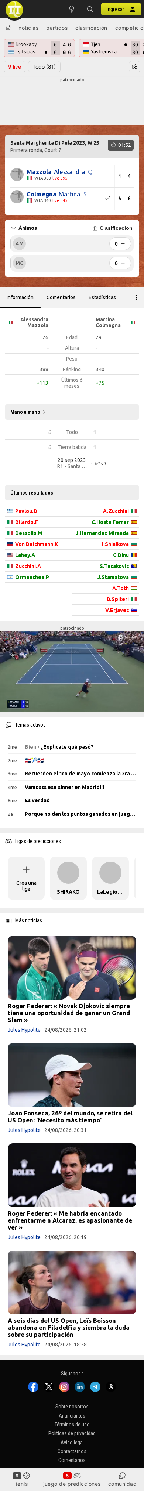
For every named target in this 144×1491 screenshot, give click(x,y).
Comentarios (72, 1460)
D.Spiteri (118, 599)
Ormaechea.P (32, 577)
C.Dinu (121, 555)
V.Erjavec (117, 610)
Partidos (57, 28)
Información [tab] (20, 297)
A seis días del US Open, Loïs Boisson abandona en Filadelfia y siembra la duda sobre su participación (69, 1327)
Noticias (28, 28)
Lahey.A (25, 555)
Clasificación (91, 28)
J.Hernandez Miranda (102, 533)
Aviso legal (72, 1442)
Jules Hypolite (24, 1030)
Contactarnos (72, 1451)
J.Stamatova (113, 577)
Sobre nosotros (72, 1406)
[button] (90, 9)
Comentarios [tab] (61, 297)
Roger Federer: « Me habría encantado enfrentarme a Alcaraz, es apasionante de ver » (70, 1220)
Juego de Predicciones (72, 1484)
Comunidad (122, 1484)
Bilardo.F (26, 522)
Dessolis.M (28, 533)
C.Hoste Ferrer (110, 522)
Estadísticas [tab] (102, 297)
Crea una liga (26, 886)
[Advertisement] (72, 101)
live (14, 67)
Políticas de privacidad (72, 1433)
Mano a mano (25, 412)
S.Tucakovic (114, 566)
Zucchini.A (28, 566)
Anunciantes (72, 1415)
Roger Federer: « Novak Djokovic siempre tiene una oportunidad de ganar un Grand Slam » (69, 1012)
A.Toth (120, 588)
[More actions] (136, 297)
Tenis (22, 1484)
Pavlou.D (26, 511)
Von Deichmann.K (36, 544)
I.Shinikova (115, 544)
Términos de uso (72, 1424)
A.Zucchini (116, 511)
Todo (44, 67)
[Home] (8, 27)
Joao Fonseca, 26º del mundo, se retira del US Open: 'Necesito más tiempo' (70, 1116)
